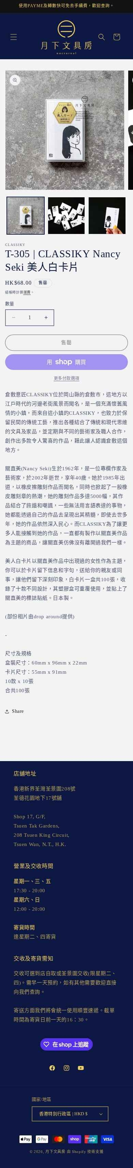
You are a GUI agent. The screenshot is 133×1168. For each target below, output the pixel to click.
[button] (13, 37)
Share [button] (18, 711)
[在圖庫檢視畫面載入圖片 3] (107, 216)
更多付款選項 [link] (66, 378)
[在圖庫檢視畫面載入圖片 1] (25, 216)
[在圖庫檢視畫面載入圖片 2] (66, 216)
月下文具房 (55, 1152)
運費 (27, 292)
